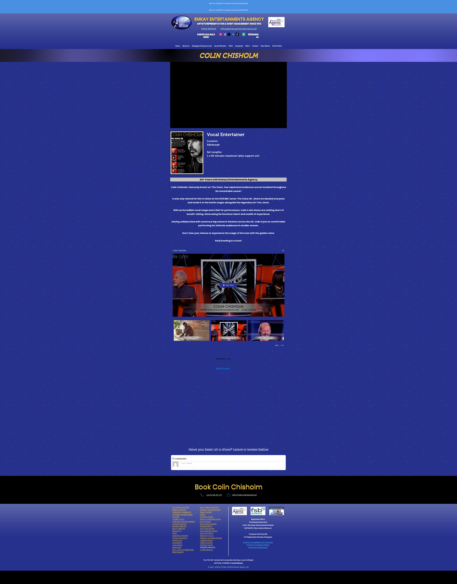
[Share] (282, 250)
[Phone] (201, 495)
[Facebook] (224, 34)
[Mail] (228, 495)
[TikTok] (237, 34)
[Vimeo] (233, 34)
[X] (228, 34)
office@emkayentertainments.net (238, 28)
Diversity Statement (258, 547)
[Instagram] (220, 34)
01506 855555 (208, 28)
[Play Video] (191, 330)
